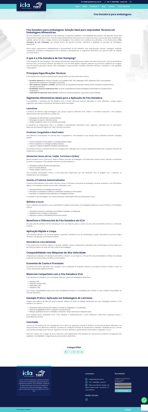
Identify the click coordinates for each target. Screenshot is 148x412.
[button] (144, 400)
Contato (111, 6)
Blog (103, 6)
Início (77, 6)
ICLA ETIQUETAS (124, 6)
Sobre (84, 6)
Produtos (94, 6)
